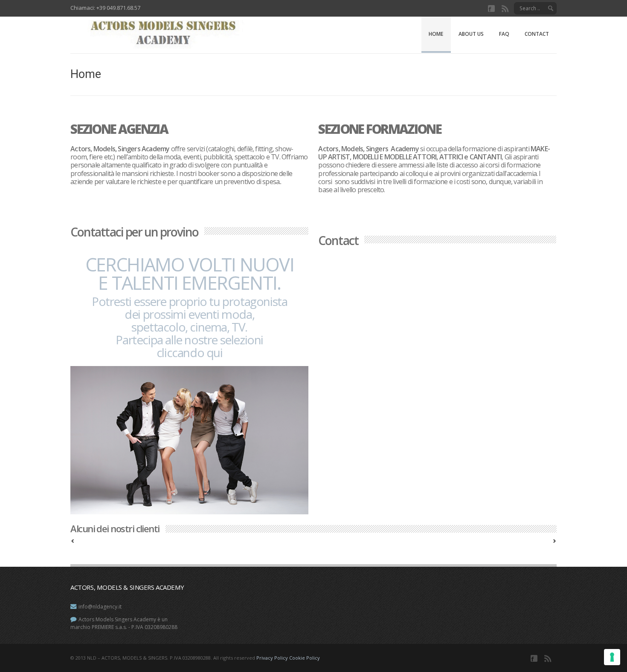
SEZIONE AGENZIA (119, 129)
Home (436, 33)
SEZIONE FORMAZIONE (379, 129)
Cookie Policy (304, 658)
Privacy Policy (272, 658)
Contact (537, 33)
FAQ (504, 33)
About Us (471, 33)
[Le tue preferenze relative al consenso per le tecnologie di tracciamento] (612, 657)
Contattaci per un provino (134, 232)
